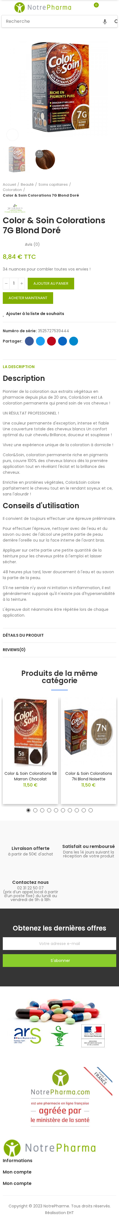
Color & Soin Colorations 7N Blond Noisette (88, 776)
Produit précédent (98, 190)
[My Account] (104, 7)
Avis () (32, 244)
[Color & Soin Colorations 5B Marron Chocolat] (30, 731)
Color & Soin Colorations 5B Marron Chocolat (30, 776)
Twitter (40, 341)
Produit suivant (112, 190)
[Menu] (4, 7)
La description (19, 366)
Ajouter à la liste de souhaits (35, 313)
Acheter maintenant (28, 298)
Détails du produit (23, 635)
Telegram (73, 341)
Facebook (29, 341)
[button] (8, 88)
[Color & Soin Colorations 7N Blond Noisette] (88, 731)
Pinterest (51, 341)
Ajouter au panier (50, 283)
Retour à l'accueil (105, 190)
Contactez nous (30, 882)
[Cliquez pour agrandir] (12, 134)
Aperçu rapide (44, 718)
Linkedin (62, 341)
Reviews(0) (14, 650)
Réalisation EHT (59, 1212)
